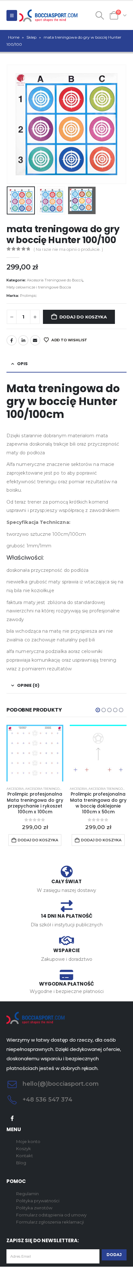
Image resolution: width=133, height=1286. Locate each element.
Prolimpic (28, 295)
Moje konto (28, 1141)
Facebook (11, 340)
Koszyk (23, 1148)
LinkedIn (23, 340)
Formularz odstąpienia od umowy (51, 1214)
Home (13, 37)
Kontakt (24, 1155)
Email (35, 340)
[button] (11, 15)
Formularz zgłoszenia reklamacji (50, 1222)
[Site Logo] (48, 15)
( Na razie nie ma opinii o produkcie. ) (68, 249)
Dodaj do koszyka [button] (38, 840)
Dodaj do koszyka (83, 316)
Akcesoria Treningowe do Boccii (55, 280)
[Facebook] (12, 1118)
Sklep (31, 37)
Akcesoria (15, 788)
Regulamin (27, 1193)
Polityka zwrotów (34, 1207)
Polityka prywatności (37, 1200)
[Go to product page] (34, 753)
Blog (21, 1162)
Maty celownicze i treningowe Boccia (38, 287)
